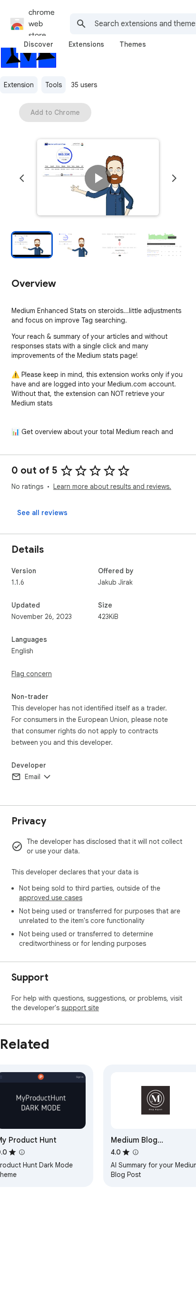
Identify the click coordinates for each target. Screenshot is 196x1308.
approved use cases (50, 897)
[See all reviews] (42, 512)
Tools (53, 85)
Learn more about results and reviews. (112, 486)
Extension (19, 85)
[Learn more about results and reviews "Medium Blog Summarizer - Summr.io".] (135, 1152)
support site (80, 1008)
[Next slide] (174, 178)
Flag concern (31, 673)
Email (32, 776)
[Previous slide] (21, 178)
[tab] (38, 44)
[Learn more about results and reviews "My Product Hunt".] (21, 1152)
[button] (98, 178)
